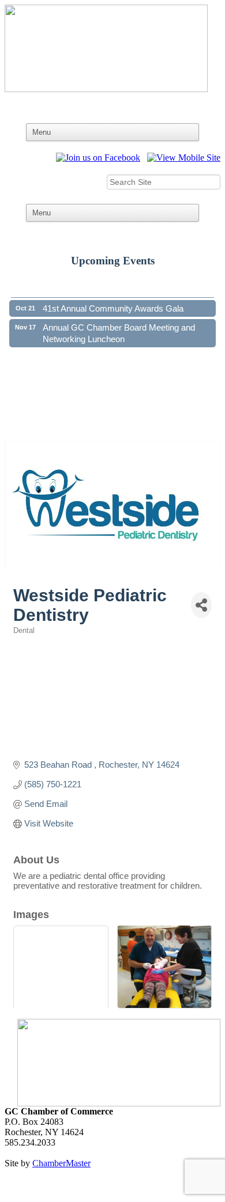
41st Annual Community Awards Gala (113, 304)
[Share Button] (201, 605)
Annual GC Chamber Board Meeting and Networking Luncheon (119, 329)
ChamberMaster (61, 1163)
